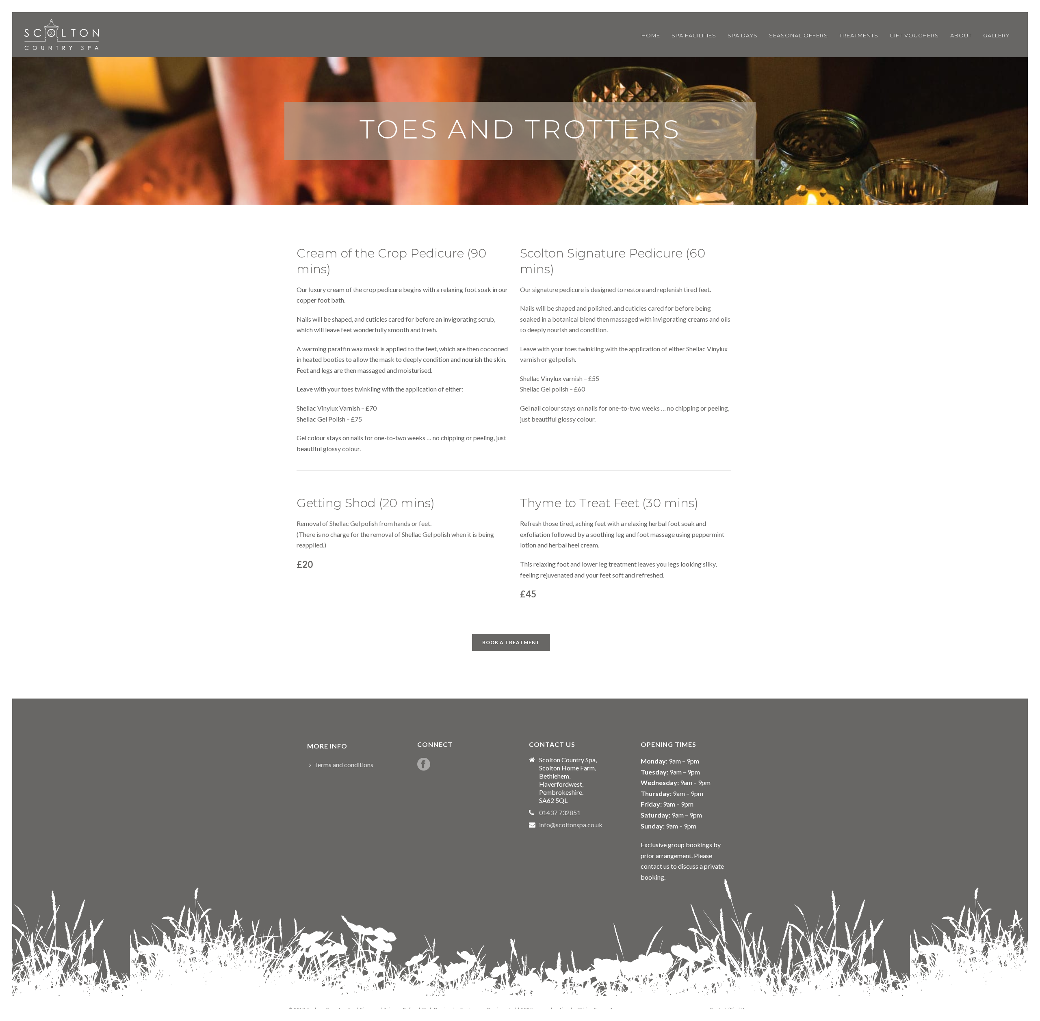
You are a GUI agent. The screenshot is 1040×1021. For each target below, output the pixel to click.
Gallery (996, 35)
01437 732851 (560, 812)
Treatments (858, 35)
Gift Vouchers (914, 35)
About (961, 35)
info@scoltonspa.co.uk (570, 824)
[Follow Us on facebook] (423, 765)
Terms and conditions (343, 764)
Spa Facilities (694, 35)
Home (650, 35)
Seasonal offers (798, 35)
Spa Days (743, 35)
